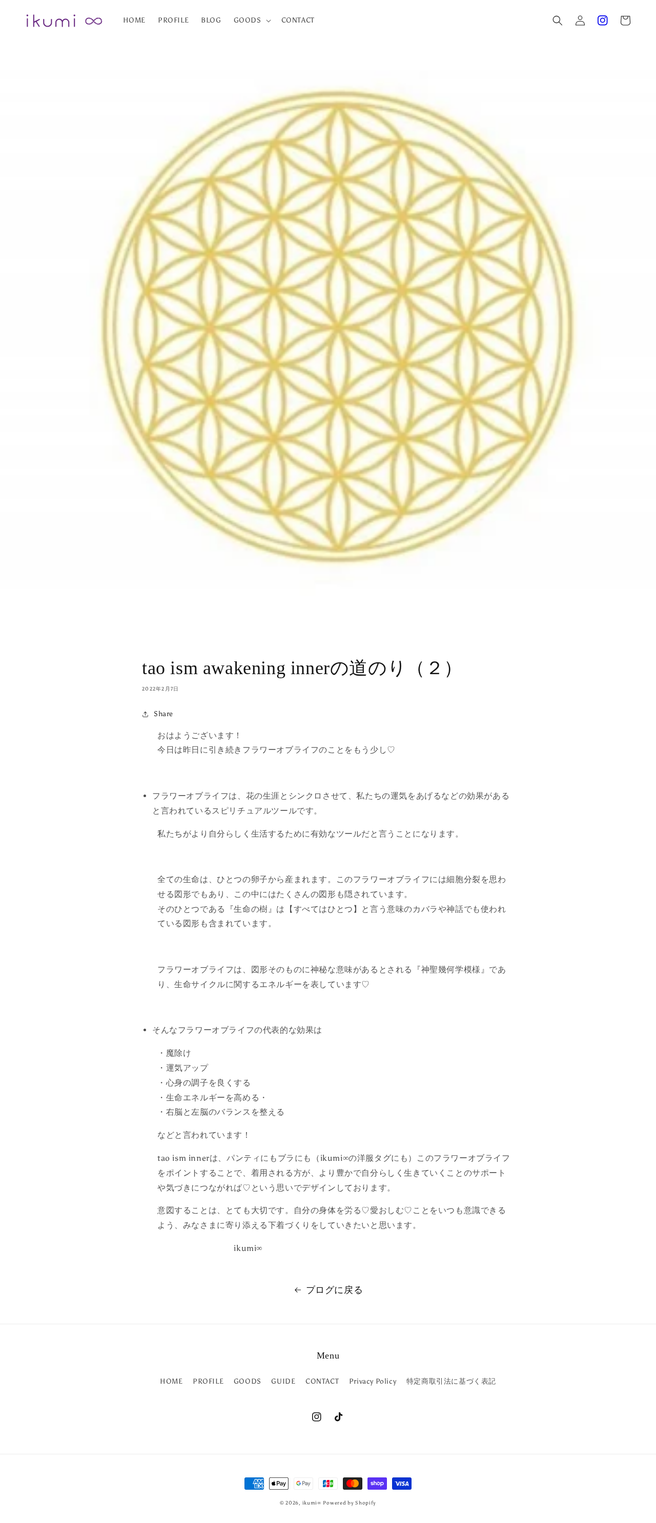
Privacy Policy (372, 1381)
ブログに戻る (334, 1290)
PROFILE (208, 1381)
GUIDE (283, 1381)
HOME (171, 1381)
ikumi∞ (311, 1503)
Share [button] (163, 714)
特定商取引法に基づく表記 (451, 1381)
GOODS (247, 1381)
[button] (557, 20)
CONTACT (322, 1381)
